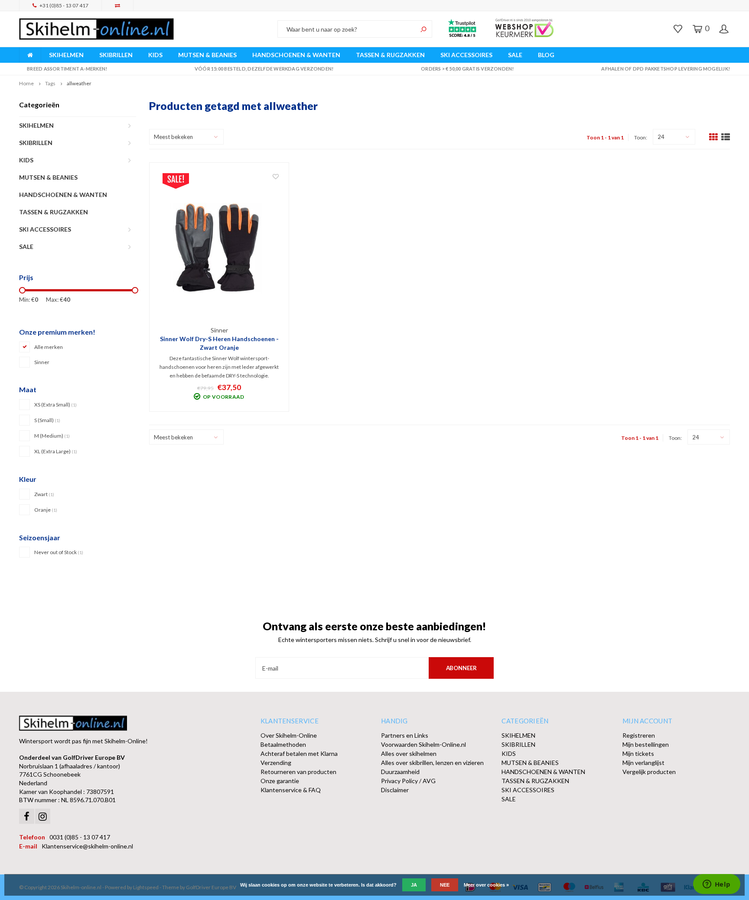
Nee (444, 884)
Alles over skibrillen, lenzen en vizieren (432, 762)
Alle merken (48, 347)
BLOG (546, 54)
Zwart (44, 494)
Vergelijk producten (649, 771)
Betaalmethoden (283, 744)
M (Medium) (52, 435)
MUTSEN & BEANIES (207, 54)
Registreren (638, 735)
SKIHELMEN (66, 54)
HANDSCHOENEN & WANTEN (296, 54)
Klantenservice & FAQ (291, 790)
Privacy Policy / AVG (408, 780)
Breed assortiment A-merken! (67, 68)
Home (26, 83)
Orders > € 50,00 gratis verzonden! (467, 68)
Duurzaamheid (400, 771)
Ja (414, 884)
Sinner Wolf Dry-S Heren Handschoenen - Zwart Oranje (219, 343)
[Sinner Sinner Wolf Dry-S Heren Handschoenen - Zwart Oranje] (219, 249)
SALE (515, 54)
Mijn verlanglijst (643, 762)
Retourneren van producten (298, 771)
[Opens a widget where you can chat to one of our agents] (716, 885)
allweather (79, 83)
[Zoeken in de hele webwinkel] (423, 29)
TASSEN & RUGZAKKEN (390, 54)
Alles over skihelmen (408, 753)
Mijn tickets (638, 753)
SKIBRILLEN (116, 54)
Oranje (45, 509)
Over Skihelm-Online (289, 735)
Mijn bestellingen (645, 744)
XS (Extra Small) (55, 404)
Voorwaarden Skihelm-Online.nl (423, 744)
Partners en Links (404, 735)
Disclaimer (395, 790)
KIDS (155, 54)
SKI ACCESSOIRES (466, 54)
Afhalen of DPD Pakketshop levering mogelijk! (665, 68)
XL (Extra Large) (55, 451)
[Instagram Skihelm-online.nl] (42, 816)
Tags (50, 83)
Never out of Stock (58, 552)
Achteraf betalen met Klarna (299, 753)
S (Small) (47, 420)
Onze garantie (280, 780)
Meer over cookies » (486, 884)
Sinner (41, 362)
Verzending (276, 762)
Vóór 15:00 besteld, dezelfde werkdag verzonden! (264, 68)
